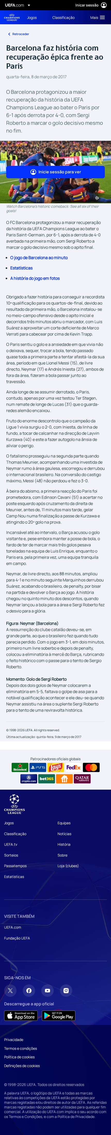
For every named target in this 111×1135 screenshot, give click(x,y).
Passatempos (15, 865)
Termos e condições (20, 1048)
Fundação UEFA (17, 938)
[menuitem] (35, 17)
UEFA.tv (10, 844)
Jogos (9, 822)
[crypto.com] (28, 778)
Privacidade (13, 1039)
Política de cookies (19, 1056)
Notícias (64, 833)
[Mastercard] (91, 767)
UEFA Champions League (12, 17)
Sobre (62, 855)
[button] (96, 17)
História (64, 844)
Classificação (15, 833)
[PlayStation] (37, 767)
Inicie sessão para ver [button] (59, 172)
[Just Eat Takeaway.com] (64, 778)
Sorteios (11, 855)
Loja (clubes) (68, 865)
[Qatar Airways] (82, 778)
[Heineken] (20, 767)
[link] (32, 17)
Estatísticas (21, 268)
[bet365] (46, 778)
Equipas (64, 822)
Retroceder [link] (20, 34)
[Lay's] (55, 767)
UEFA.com (12, 927)
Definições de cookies (22, 1065)
